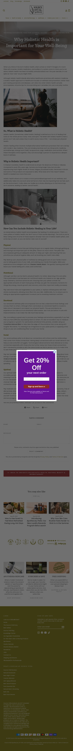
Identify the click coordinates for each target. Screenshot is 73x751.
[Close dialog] (54, 352)
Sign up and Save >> (36, 386)
